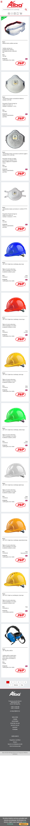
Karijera (15, 742)
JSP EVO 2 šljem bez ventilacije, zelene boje (13, 429)
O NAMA (15, 719)
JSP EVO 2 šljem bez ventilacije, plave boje (13, 263)
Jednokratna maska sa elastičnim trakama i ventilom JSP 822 (13, 98)
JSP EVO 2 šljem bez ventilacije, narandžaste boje (14, 539)
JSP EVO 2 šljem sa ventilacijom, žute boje (12, 594)
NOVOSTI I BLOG (15, 725)
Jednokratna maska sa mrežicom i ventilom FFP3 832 (14, 209)
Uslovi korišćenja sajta (15, 746)
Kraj (22, 685)
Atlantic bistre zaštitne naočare (10, 42)
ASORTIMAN (15, 721)
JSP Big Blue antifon (7, 649)
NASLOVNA (15, 717)
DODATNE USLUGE (15, 723)
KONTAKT (15, 727)
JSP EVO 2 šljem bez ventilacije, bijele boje (13, 484)
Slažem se (24, 824)
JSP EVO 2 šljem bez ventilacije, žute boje (12, 373)
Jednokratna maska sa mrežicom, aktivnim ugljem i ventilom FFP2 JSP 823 (15, 154)
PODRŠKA (15, 729)
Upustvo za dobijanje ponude (15, 744)
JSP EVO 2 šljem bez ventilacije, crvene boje (13, 318)
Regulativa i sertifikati (15, 740)
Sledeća (16, 685)
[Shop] (20, 14)
